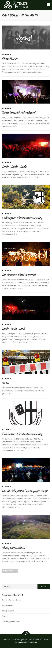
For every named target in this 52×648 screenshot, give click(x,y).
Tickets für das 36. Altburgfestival (18, 112)
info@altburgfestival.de (28, 642)
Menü (48, 4)
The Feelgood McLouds (11, 621)
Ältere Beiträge (9, 571)
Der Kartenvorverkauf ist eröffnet (19, 275)
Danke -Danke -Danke (13, 329)
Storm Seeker (7, 605)
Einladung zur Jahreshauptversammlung (22, 218)
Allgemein (6, 54)
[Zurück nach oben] (26, 634)
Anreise (5, 383)
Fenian (4, 616)
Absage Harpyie (9, 58)
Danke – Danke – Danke (14, 166)
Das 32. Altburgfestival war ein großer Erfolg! (24, 491)
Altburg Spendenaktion (13, 548)
